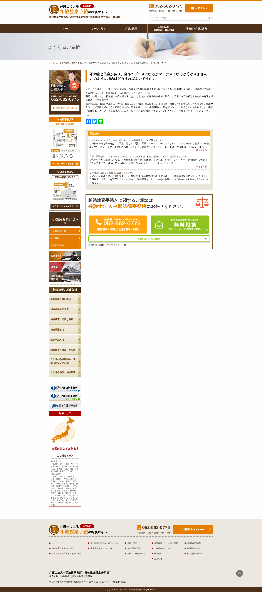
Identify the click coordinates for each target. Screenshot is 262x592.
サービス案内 (98, 28)
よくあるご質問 (62, 63)
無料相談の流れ (134, 548)
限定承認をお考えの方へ (101, 548)
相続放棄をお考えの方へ (62, 548)
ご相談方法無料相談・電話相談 (164, 28)
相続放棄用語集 (194, 543)
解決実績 (158, 553)
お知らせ (158, 558)
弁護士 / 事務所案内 (136, 553)
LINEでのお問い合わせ (149, 238)
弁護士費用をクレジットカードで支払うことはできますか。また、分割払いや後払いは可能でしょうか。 (139, 156)
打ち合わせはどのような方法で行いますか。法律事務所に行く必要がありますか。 (128, 140)
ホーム (65, 28)
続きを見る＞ (202, 150)
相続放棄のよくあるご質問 (166, 543)
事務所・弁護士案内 (196, 28)
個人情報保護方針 (195, 553)
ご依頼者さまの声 (162, 548)
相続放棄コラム (194, 548)
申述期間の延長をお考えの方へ (104, 543)
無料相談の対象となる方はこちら (105, 244)
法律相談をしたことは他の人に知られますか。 (111, 172)
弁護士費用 (131, 28)
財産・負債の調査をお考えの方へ (66, 553)
